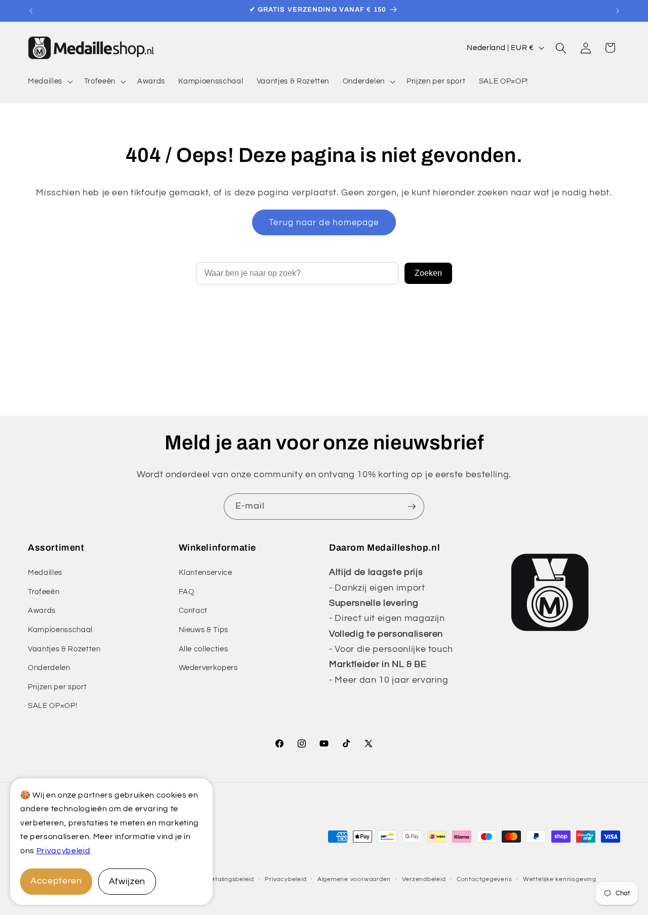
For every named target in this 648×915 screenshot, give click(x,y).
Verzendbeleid (424, 879)
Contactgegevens (484, 879)
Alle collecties (203, 649)
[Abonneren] (411, 506)
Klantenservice (205, 572)
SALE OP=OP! (52, 705)
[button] (49, 81)
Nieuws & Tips (204, 630)
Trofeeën (43, 592)
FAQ (186, 592)
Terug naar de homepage (324, 222)
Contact (193, 610)
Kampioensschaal (60, 630)
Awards (42, 610)
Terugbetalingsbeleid (222, 879)
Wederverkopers (208, 667)
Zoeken (428, 273)
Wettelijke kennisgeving (559, 879)
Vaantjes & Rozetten (64, 649)
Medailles (45, 572)
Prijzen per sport (57, 687)
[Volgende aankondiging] (617, 10)
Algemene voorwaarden (354, 879)
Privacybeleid (63, 851)
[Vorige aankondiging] (31, 10)
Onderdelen (49, 667)
